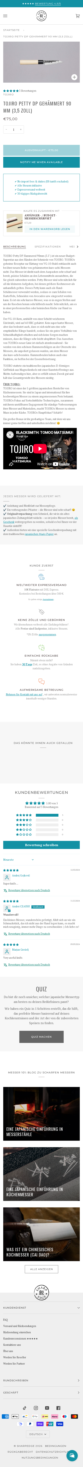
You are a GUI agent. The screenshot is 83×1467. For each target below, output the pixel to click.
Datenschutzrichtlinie (54, 1451)
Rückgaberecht (20, 1451)
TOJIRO (8, 94)
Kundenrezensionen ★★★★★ (20, 1338)
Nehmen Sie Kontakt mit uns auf (24, 694)
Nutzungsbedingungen (40, 1457)
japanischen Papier (39, 534)
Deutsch (36, 1434)
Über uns (8, 1351)
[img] (11, 870)
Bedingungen (55, 1445)
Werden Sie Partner (14, 1363)
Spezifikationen (48, 246)
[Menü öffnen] (9, 15)
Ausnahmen (48, 599)
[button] (11, 91)
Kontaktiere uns (12, 1345)
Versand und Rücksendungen (19, 1326)
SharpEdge (26, 1445)
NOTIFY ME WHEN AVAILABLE (41, 162)
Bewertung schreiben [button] (41, 845)
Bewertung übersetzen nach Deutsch (29, 890)
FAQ (5, 1320)
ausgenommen (47, 634)
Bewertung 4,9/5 (48, 3)
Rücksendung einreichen (17, 1332)
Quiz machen (41, 1036)
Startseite (11, 30)
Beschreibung (14, 246)
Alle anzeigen (41, 1269)
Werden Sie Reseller (14, 1357)
